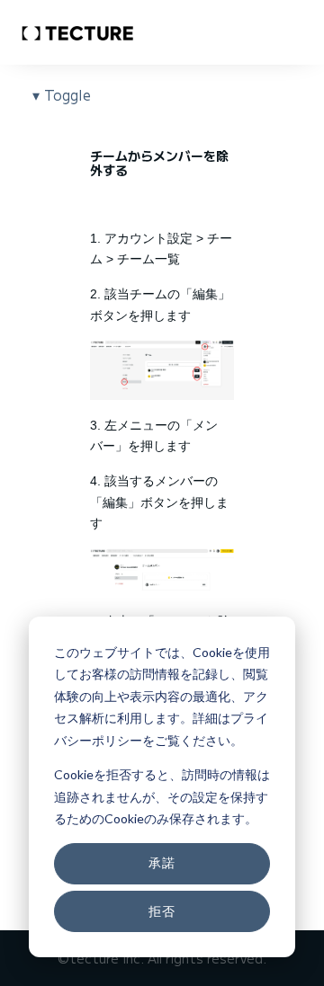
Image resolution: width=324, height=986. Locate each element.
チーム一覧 (148, 259)
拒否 (162, 911)
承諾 (162, 862)
